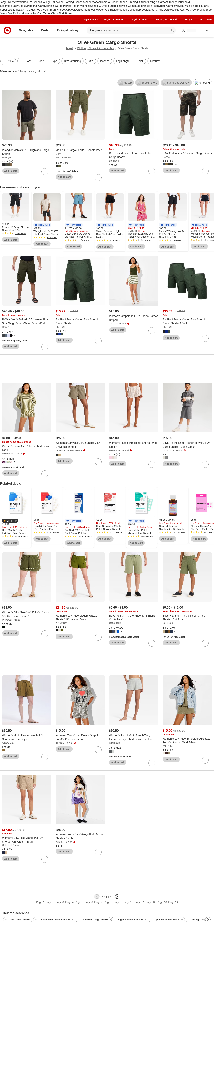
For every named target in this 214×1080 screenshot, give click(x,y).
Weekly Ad (177, 9)
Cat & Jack (168, 450)
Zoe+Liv (113, 323)
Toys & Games (128, 5)
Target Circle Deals (159, 9)
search (172, 30)
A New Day (61, 622)
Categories (26, 30)
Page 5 (79, 902)
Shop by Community (46, 9)
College (46, 2)
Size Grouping (72, 61)
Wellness (84, 5)
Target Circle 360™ (140, 19)
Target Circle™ (90, 19)
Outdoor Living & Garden (152, 2)
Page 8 (108, 902)
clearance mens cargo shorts (56, 919)
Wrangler (7, 157)
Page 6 (89, 902)
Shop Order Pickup (194, 9)
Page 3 (60, 902)
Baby (15, 5)
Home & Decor (109, 2)
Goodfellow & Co (64, 157)
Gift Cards (28, 9)
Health (75, 5)
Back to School (32, 2)
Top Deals (142, 9)
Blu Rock (114, 160)
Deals (78, 9)
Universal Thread (65, 450)
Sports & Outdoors (55, 5)
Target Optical (66, 9)
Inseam (104, 61)
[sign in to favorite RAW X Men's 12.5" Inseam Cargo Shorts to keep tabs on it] (205, 171)
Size (90, 61)
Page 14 (173, 902)
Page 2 (50, 902)
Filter (11, 61)
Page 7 (98, 902)
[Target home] (7, 30)
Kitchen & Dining (128, 2)
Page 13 (162, 902)
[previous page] (97, 896)
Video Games (167, 5)
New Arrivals (101, 9)
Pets (68, 5)
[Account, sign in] (190, 30)
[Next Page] (210, 61)
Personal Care (35, 5)
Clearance (88, 9)
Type (54, 61)
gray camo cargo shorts (169, 919)
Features (155, 61)
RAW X (166, 156)
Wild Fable (7, 453)
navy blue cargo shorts (95, 919)
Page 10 (128, 902)
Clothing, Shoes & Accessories (82, 2)
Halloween (57, 2)
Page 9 (118, 902)
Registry (28, 13)
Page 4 (69, 902)
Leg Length (123, 61)
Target (69, 48)
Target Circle (51, 13)
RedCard (38, 13)
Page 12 (151, 902)
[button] (42, 225)
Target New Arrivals (11, 2)
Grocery (172, 2)
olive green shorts (20, 919)
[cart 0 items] (207, 30)
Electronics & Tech (148, 5)
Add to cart (10, 170)
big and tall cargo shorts (132, 919)
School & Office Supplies (105, 5)
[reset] (166, 30)
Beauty (23, 5)
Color (140, 61)
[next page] (117, 896)
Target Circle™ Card (114, 19)
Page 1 (40, 902)
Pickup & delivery (68, 30)
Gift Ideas (16, 9)
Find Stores (65, 13)
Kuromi (59, 841)
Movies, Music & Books (189, 5)
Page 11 (139, 902)
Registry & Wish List (166, 19)
